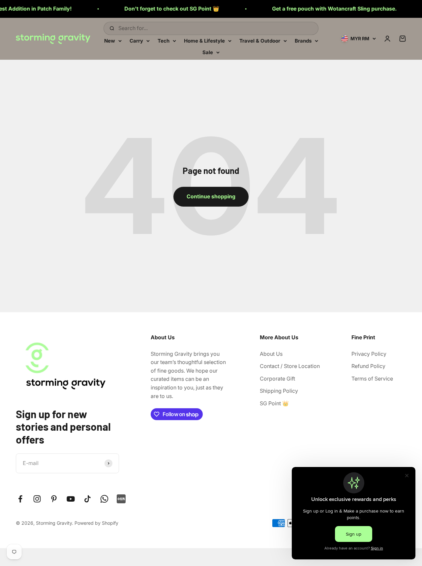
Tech (163, 40)
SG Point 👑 (274, 403)
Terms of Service (372, 378)
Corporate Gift (277, 378)
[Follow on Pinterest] (53, 498)
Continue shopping (211, 196)
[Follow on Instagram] (37, 498)
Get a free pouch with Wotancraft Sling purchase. (323, 8)
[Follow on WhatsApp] (104, 498)
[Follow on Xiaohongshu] (121, 498)
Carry (136, 40)
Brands (303, 40)
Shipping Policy (279, 390)
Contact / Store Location (290, 366)
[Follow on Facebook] (20, 498)
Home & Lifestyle (204, 40)
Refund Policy (368, 366)
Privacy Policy (368, 353)
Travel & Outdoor (259, 40)
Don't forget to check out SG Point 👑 (160, 8)
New (109, 40)
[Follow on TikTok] (87, 498)
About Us (271, 353)
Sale (207, 52)
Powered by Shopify (96, 523)
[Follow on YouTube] (70, 498)
